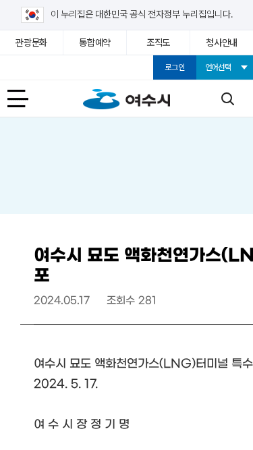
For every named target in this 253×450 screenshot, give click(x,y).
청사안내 (221, 42)
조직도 (158, 42)
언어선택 (218, 67)
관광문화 (31, 42)
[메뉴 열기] (25, 98)
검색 (227, 98)
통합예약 (95, 42)
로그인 (174, 67)
